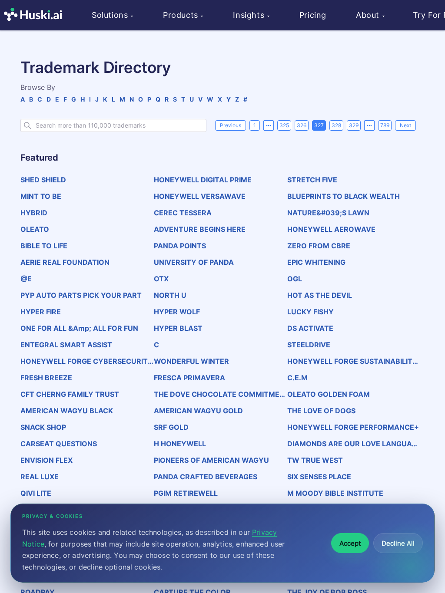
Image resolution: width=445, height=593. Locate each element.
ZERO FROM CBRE (318, 246)
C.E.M (297, 378)
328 (336, 125)
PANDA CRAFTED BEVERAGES (205, 477)
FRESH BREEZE (46, 378)
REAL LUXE (39, 477)
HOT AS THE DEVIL (319, 295)
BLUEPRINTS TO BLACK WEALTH (343, 196)
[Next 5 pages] (369, 125)
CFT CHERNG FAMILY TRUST (69, 394)
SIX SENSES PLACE (319, 477)
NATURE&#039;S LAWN (328, 213)
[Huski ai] (35, 15)
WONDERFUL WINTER (191, 361)
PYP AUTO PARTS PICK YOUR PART (81, 295)
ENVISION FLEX (46, 460)
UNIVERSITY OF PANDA (194, 262)
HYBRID (33, 213)
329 (354, 125)
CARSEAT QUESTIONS (58, 444)
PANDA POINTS (180, 246)
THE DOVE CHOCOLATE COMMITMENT (219, 394)
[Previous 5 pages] (268, 125)
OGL (294, 279)
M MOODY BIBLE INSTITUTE (335, 493)
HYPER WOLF (177, 312)
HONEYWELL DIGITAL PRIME (203, 180)
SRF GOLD (171, 427)
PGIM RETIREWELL (186, 493)
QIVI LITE (35, 493)
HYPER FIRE (40, 312)
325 (284, 125)
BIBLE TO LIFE (43, 246)
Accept (350, 543)
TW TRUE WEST (315, 460)
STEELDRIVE (308, 345)
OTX (161, 279)
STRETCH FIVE (312, 180)
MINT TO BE (40, 196)
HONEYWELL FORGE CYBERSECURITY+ (86, 361)
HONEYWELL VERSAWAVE (200, 196)
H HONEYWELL (180, 444)
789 (384, 125)
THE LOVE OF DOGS (321, 411)
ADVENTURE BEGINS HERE (200, 229)
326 (301, 125)
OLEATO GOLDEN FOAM (328, 394)
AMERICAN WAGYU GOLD (198, 411)
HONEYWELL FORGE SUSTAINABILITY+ (352, 361)
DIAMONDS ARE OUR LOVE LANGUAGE (352, 444)
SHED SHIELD (43, 180)
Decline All (398, 543)
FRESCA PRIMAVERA (189, 378)
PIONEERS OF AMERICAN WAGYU (211, 460)
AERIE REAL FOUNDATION (65, 262)
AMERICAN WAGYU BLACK (66, 411)
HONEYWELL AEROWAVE (331, 229)
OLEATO (34, 229)
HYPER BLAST (178, 328)
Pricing (312, 15)
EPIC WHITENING (316, 262)
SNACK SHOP (43, 427)
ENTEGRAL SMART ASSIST (66, 345)
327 (319, 125)
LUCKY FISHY (310, 312)
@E (26, 279)
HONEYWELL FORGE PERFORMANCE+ (353, 427)
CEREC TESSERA (183, 213)
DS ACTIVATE (310, 328)
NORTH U (170, 295)
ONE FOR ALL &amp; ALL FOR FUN (79, 328)
